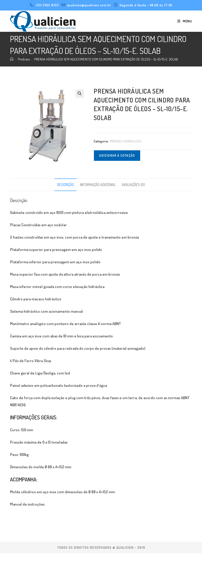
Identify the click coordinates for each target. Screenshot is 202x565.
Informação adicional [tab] (98, 184)
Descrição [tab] (65, 184)
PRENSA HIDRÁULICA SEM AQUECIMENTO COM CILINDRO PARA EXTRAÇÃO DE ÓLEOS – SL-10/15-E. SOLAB (106, 59)
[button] (79, 93)
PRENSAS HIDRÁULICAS (125, 141)
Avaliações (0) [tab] (133, 184)
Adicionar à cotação (117, 155)
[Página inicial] (11, 59)
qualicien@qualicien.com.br (89, 5)
